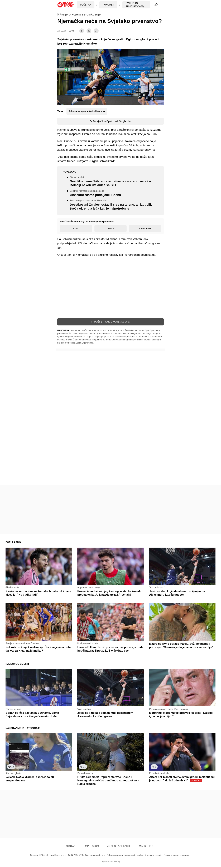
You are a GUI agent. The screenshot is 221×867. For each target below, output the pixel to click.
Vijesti (76, 228)
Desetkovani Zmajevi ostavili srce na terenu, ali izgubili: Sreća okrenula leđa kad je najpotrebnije (111, 205)
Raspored (145, 228)
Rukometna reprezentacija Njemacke (87, 111)
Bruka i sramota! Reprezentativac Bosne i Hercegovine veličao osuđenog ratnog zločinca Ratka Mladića (108, 780)
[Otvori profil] (156, 4)
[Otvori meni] (161, 4)
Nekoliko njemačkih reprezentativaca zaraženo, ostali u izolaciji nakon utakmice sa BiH (110, 181)
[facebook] (81, 30)
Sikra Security (114, 862)
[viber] (89, 30)
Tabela (110, 228)
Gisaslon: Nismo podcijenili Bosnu (95, 193)
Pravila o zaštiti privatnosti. (177, 855)
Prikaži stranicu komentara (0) (110, 321)
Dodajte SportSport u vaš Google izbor (112, 121)
